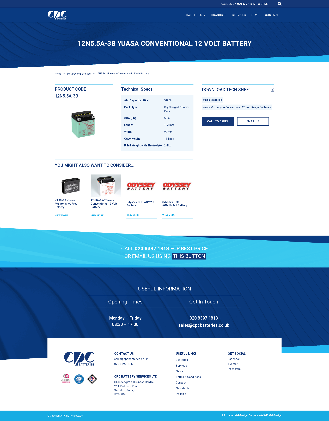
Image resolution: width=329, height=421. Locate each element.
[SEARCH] (280, 4)
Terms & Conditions (188, 377)
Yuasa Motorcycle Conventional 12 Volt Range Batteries (237, 107)
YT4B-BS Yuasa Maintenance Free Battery (66, 204)
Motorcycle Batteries (79, 73)
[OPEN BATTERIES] (204, 15)
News (179, 371)
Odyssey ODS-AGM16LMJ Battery (174, 203)
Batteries (182, 359)
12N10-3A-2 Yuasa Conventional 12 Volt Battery (104, 204)
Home (58, 73)
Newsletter (183, 388)
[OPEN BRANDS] (225, 15)
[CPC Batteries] (76, 15)
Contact (181, 382)
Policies (181, 394)
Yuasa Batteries (212, 99)
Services (181, 365)
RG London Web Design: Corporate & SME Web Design (252, 415)
